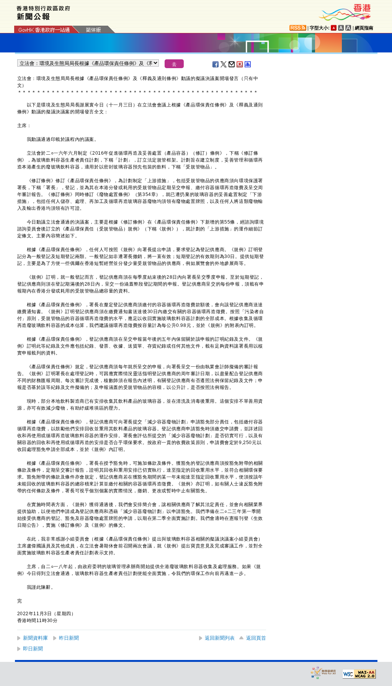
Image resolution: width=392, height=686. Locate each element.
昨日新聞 (69, 638)
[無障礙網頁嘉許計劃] (323, 672)
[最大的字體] (348, 28)
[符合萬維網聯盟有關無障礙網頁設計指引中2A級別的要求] (359, 674)
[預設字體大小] (334, 28)
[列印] (248, 64)
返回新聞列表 (220, 638)
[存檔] (240, 64)
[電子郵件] (232, 64)
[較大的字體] (341, 28)
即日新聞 (33, 649)
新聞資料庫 (35, 638)
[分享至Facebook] (215, 64)
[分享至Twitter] (223, 64)
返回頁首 (256, 638)
